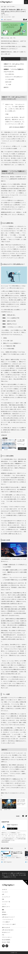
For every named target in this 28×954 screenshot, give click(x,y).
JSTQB (5, 857)
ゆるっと (3, 859)
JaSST (13, 16)
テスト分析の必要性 (9, 79)
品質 (5, 6)
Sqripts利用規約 (6, 939)
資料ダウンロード (6, 906)
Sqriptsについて (6, 932)
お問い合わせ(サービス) (7, 917)
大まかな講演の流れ (9, 74)
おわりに (6, 87)
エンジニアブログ (7, 16)
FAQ (3, 934)
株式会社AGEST (5, 842)
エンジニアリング (6, 896)
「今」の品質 (8, 84)
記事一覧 (12, 828)
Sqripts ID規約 (6, 942)
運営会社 (4, 912)
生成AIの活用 (8, 82)
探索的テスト (18, 857)
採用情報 (4, 914)
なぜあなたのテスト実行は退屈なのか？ (14, 76)
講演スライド (17, 779)
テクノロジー (5, 892)
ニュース (4, 904)
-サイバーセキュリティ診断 (8, 924)
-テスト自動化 (5, 922)
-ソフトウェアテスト (7, 919)
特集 (3, 899)
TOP (2, 6)
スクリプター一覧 (6, 901)
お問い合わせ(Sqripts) (8, 930)
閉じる (23, 58)
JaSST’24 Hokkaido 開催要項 (16, 127)
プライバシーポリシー (7, 937)
